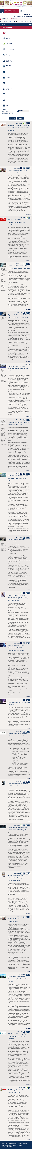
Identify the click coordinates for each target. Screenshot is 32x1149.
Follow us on (5, 1146)
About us (14, 18)
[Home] (9, 11)
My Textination (5, 18)
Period (5, 109)
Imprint (20, 1145)
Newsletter (3, 21)
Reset (20, 118)
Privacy (14, 1145)
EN (16, 21)
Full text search (7, 114)
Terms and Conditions (6, 1145)
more (28, 165)
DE (14, 21)
